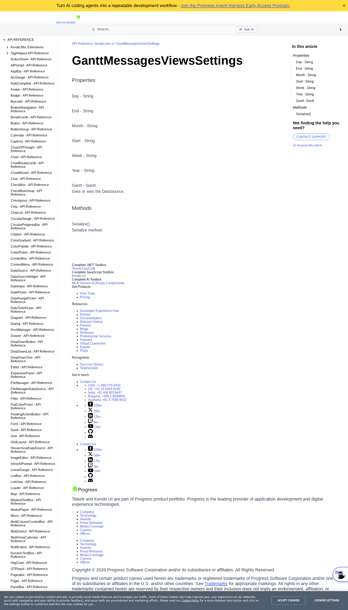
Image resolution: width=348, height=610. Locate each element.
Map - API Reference (25, 494)
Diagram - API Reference (28, 317)
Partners (86, 340)
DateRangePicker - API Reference (27, 300)
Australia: (107, 400)
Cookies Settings (326, 600)
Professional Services (95, 336)
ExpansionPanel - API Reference (26, 375)
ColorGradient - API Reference (32, 240)
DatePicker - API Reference (30, 292)
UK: (104, 389)
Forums (85, 325)
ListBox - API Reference (28, 476)
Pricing (85, 297)
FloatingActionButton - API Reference (29, 416)
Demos (85, 314)
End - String (82, 111)
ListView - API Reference (28, 482)
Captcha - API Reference (28, 141)
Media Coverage (92, 526)
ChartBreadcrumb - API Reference (27, 164)
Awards (85, 519)
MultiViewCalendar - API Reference (28, 539)
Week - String (84, 155)
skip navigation (66, 22)
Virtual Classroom (93, 343)
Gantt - (79, 185)
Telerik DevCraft (83, 268)
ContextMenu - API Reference (32, 264)
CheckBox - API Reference (30, 185)
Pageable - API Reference (29, 575)
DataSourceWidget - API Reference (28, 278)
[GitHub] (90, 432)
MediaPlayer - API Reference (31, 509)
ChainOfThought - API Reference (26, 149)
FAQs (84, 350)
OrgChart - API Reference (29, 563)
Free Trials (87, 293)
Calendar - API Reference (29, 135)
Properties (83, 80)
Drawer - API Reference (28, 336)
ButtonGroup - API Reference (31, 129)
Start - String (83, 140)
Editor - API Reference (26, 367)
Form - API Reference (26, 424)
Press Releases (91, 522)
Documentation (91, 318)
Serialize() (81, 224)
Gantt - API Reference (26, 430)
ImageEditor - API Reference (31, 457)
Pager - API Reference (27, 581)
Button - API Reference (27, 123)
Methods (82, 208)
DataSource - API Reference (31, 270)
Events (85, 347)
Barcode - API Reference (28, 101)
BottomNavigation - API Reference (27, 109)
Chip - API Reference (26, 206)
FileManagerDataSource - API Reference (32, 390)
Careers (85, 530)
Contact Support (311, 136)
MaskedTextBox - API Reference (26, 501)
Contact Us (88, 381)
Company (87, 512)
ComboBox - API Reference (30, 258)
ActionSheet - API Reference (31, 59)
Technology (88, 515)
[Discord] (90, 437)
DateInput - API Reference (29, 286)
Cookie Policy (190, 600)
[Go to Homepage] (78, 22)
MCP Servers (81, 283)
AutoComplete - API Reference (33, 83)
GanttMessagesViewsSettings (138, 43)
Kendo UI (78, 276)
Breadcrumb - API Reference (31, 117)
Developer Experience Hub (99, 311)
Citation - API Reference (28, 234)
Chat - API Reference (26, 179)
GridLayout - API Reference (30, 442)
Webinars (87, 332)
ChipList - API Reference (28, 212)
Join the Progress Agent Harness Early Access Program (235, 5)
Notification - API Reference (30, 547)
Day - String (82, 96)
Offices (85, 533)
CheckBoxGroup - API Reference (26, 192)
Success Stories (91, 364)
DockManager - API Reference (32, 329)
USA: (104, 385)
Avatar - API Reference (27, 89)
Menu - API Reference (26, 515)
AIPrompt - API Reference (29, 65)
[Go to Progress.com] (85, 491)
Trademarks (216, 583)
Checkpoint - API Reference (30, 200)
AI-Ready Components (108, 283)
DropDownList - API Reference (33, 351)
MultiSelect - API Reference (30, 531)
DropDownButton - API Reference (27, 343)
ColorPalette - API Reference (31, 246)
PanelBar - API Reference (29, 587)
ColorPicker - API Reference (31, 252)
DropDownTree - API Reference (25, 359)
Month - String (84, 126)
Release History (91, 321)
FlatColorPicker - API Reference (26, 406)
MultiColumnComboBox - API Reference (32, 523)
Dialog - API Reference (27, 323)
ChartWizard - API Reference (31, 172)
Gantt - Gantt (305, 100)
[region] (174, 600)
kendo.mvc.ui (104, 43)
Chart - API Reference (26, 157)
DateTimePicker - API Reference (26, 309)
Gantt (91, 185)
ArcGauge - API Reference (30, 77)
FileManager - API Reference (31, 383)
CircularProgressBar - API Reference (29, 226)
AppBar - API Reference (28, 71)
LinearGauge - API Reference (32, 470)
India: (105, 392)
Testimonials (89, 368)
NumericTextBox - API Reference (26, 554)
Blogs (84, 329)
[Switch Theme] (341, 29)
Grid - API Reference (25, 436)
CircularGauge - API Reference (33, 218)
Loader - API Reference (27, 488)
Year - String (83, 170)
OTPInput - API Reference (29, 569)
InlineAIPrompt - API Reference (33, 463)
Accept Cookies (289, 600)
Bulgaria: (106, 396)
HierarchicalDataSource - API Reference (32, 449)
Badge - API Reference (27, 95)
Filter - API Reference (26, 398)
